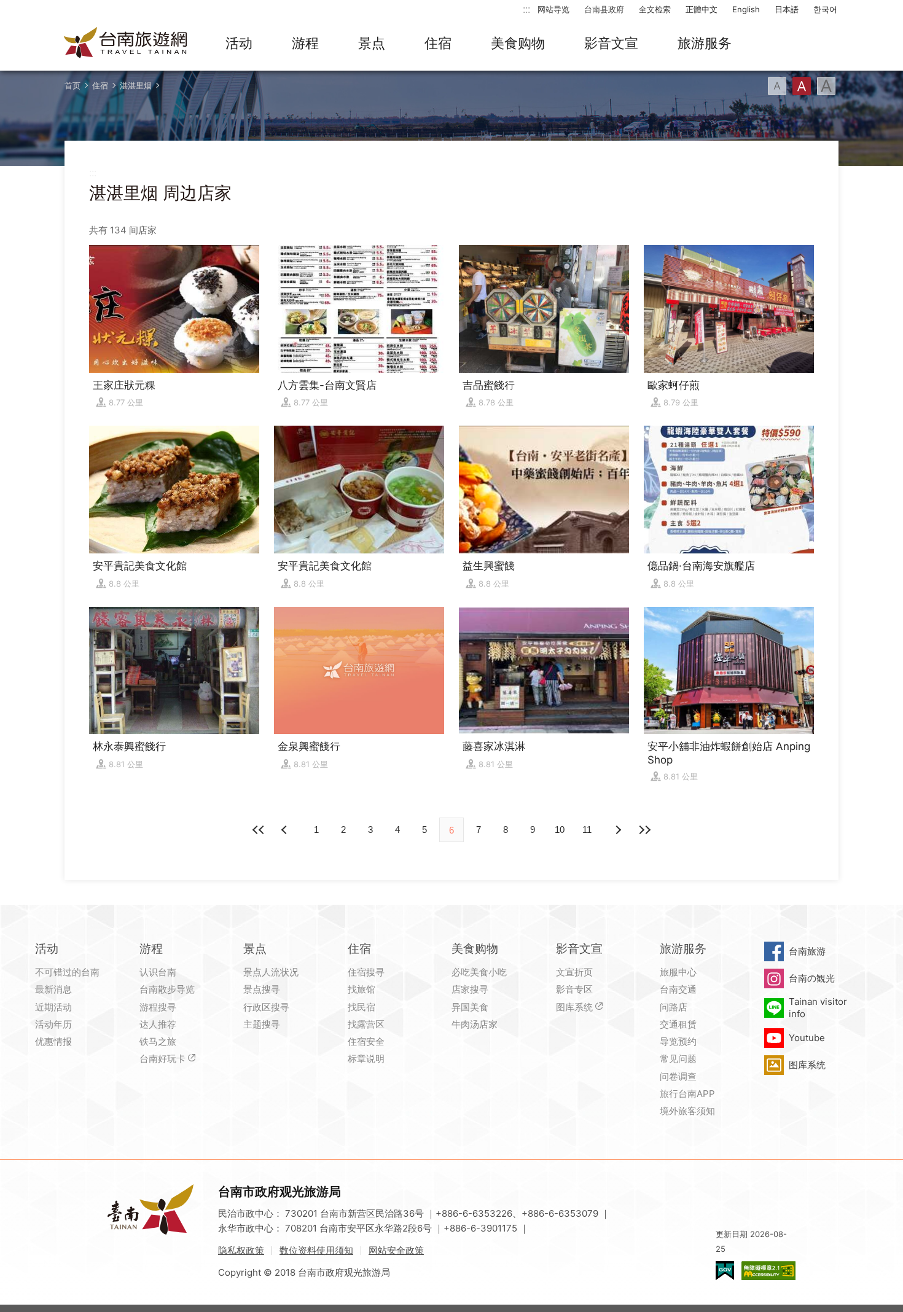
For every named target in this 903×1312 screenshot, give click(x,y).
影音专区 (574, 989)
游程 (305, 43)
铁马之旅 (157, 1041)
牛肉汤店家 (475, 1024)
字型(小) (777, 86)
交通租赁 (678, 1024)
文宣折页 (574, 972)
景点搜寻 (261, 989)
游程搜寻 (157, 1007)
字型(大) (826, 86)
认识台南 (157, 972)
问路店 (673, 1007)
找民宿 (361, 1007)
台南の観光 (812, 978)
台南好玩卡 (162, 1058)
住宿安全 (366, 1041)
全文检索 (655, 9)
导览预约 (678, 1041)
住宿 (438, 43)
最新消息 (53, 989)
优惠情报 (53, 1041)
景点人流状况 (271, 972)
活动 (238, 43)
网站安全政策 (396, 1250)
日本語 (787, 9)
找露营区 (366, 1024)
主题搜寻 (261, 1024)
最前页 (258, 830)
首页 (72, 85)
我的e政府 (725, 1270)
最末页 (644, 830)
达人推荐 (157, 1024)
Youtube (807, 1038)
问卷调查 (678, 1076)
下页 (285, 830)
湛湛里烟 (136, 85)
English (746, 9)
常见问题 (678, 1058)
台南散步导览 (167, 989)
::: (526, 9)
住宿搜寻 (366, 972)
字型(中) (801, 86)
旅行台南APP (687, 1093)
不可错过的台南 (67, 972)
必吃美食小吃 (479, 972)
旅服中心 (678, 972)
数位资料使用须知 (316, 1250)
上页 (617, 830)
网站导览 (553, 9)
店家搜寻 (470, 989)
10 (560, 829)
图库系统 (574, 1007)
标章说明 (366, 1058)
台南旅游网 (126, 44)
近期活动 (53, 1007)
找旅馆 (361, 989)
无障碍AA (768, 1270)
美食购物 (518, 43)
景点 (371, 43)
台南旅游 (807, 951)
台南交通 (678, 989)
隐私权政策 (241, 1250)
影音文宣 (611, 43)
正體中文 (701, 9)
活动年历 (53, 1024)
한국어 (825, 9)
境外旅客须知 (687, 1111)
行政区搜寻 (266, 1007)
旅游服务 (705, 43)
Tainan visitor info (818, 1008)
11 (587, 829)
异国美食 (470, 1007)
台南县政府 (604, 9)
